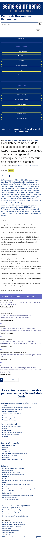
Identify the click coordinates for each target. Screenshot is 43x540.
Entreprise (21, 60)
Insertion (5, 436)
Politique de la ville (8, 416)
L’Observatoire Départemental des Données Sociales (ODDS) (21, 537)
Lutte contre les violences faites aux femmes (16, 484)
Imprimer (5, 176)
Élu (21, 70)
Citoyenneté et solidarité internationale (14, 453)
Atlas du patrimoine (8, 535)
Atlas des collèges (8, 532)
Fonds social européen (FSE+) (12, 459)
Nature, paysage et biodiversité (12, 409)
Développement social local (11, 472)
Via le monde (21, 75)
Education (5, 457)
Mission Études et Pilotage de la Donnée (15, 516)
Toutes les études (21, 104)
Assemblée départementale (11, 507)
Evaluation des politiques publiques (13, 512)
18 (13, 380)
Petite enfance (6, 476)
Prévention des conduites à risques (13, 468)
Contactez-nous (21, 90)
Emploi (4, 428)
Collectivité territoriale (21, 51)
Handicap (5, 478)
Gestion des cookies (21, 118)
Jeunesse (5, 447)
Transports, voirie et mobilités (11, 414)
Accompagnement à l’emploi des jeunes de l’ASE (17, 495)
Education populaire (8, 445)
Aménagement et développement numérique (16, 407)
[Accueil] (21, 8)
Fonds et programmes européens (13, 432)
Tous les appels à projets (21, 99)
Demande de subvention (21, 109)
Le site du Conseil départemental (12, 522)
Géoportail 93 (6, 528)
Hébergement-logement (9, 497)
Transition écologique (9, 420)
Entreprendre (6, 430)
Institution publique (21, 65)
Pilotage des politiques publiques (12, 510)
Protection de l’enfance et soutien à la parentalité (17, 480)
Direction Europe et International (28, 166)
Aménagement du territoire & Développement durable (21, 140)
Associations (21, 56)
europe (11, 170)
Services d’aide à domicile (10, 499)
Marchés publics (21, 94)
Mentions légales (21, 113)
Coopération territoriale (9, 514)
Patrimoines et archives (9, 455)
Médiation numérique (9, 487)
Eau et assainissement (9, 411)
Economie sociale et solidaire (11, 426)
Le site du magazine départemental (13, 524)
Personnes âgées (7, 470)
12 (9, 380)
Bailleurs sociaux (7, 493)
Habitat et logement (8, 418)
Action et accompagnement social (13, 474)
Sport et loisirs (6, 451)
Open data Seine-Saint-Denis (11, 526)
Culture (4, 449)
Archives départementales (10, 530)
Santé (4, 482)
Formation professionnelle (10, 434)
